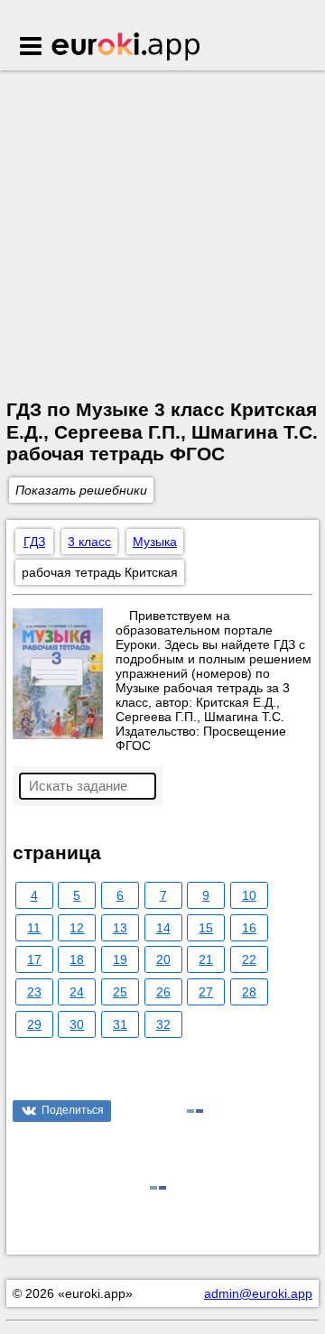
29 (34, 1024)
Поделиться (73, 1110)
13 (120, 928)
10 (249, 895)
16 (249, 928)
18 (77, 959)
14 (163, 928)
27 (206, 992)
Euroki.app (126, 48)
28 (249, 992)
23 (34, 992)
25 (120, 992)
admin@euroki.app (258, 1293)
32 (163, 1024)
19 (120, 959)
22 (249, 959)
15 (206, 928)
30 (77, 1024)
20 (163, 959)
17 (34, 959)
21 (206, 959)
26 (163, 992)
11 (34, 928)
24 (77, 992)
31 (120, 1024)
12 (77, 928)
